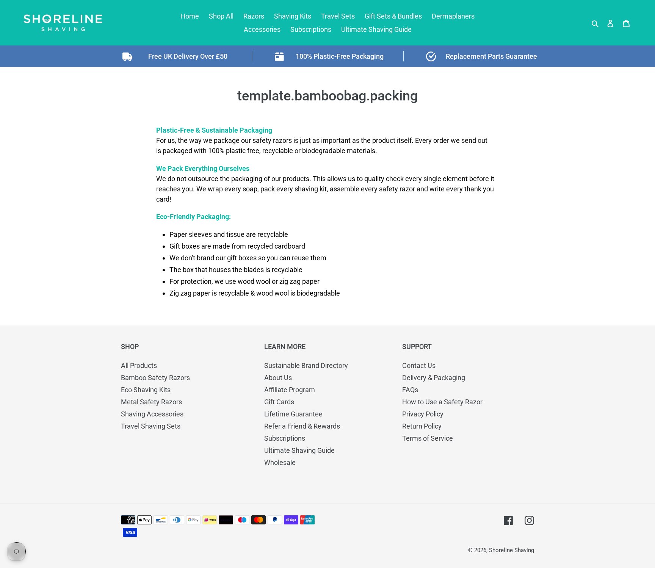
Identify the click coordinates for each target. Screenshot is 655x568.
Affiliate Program (289, 390)
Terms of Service (427, 438)
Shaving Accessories (152, 414)
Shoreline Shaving (511, 550)
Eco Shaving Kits (146, 390)
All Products (139, 365)
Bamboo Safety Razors (155, 378)
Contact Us (419, 365)
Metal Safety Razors (151, 402)
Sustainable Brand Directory (306, 365)
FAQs (410, 390)
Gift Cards (279, 402)
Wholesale (280, 462)
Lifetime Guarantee (293, 414)
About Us (278, 378)
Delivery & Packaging (433, 378)
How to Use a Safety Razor (442, 402)
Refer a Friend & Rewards (302, 426)
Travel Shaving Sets (150, 426)
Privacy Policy (422, 414)
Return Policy (422, 426)
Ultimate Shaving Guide (299, 450)
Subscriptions (284, 438)
